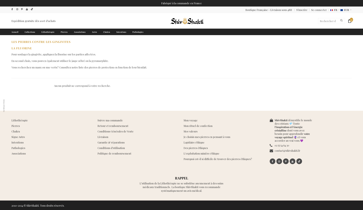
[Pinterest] (23, 9)
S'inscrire (301, 10)
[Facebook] (13, 9)
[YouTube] (27, 9)
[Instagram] (18, 9)
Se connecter (319, 10)
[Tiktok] (32, 9)
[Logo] (187, 21)
